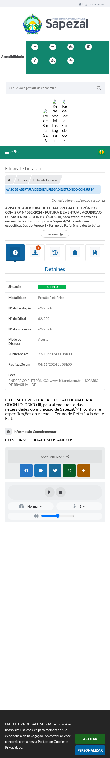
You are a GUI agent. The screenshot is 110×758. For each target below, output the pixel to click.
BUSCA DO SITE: (21, 79)
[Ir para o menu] (96, 61)
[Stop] (61, 492)
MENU (15, 151)
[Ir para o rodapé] (43, 71)
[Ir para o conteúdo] (85, 61)
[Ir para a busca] (31, 71)
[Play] (50, 492)
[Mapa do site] (52, 60)
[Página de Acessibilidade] (70, 60)
